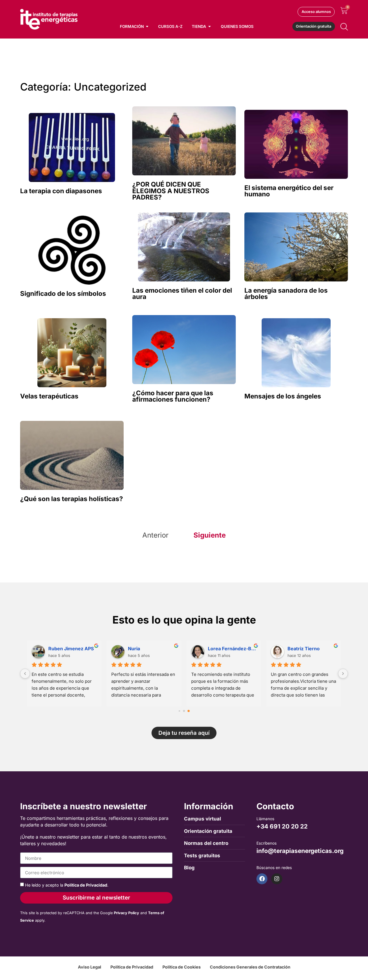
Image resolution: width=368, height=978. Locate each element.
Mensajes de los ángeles (282, 396)
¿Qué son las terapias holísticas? (71, 499)
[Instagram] (276, 878)
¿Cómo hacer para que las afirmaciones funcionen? (172, 396)
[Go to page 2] (188, 711)
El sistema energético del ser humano (289, 191)
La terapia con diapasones (61, 191)
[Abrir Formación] (147, 26)
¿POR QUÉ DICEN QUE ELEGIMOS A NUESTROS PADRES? (170, 190)
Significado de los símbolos (63, 293)
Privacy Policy (126, 913)
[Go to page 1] (184, 711)
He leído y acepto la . (66, 885)
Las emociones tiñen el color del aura (182, 293)
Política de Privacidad (85, 885)
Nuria (134, 648)
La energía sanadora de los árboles (286, 293)
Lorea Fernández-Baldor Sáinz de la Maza (232, 648)
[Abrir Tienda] (210, 26)
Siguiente (209, 535)
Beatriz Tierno (304, 648)
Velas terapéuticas (49, 396)
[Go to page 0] (179, 711)
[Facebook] (261, 878)
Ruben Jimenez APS (71, 648)
